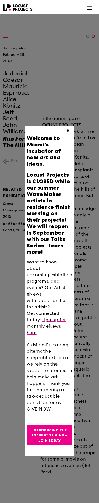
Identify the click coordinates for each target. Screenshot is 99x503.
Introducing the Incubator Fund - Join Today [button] (49, 435)
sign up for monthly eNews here (46, 326)
